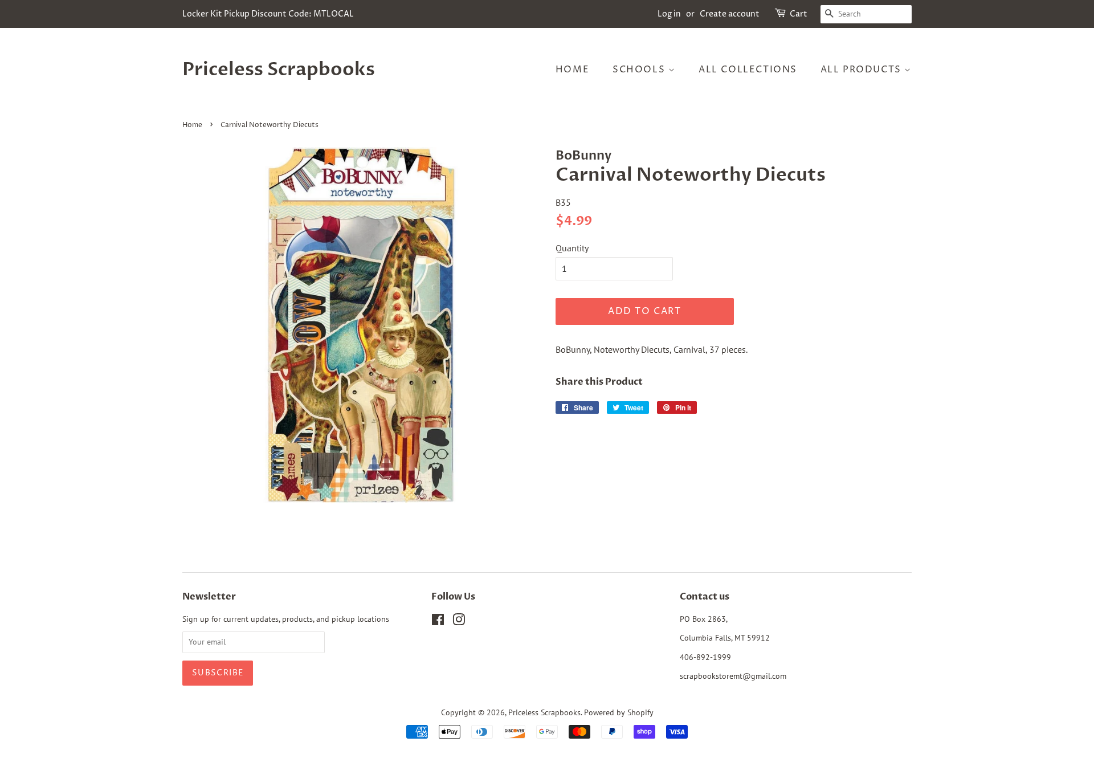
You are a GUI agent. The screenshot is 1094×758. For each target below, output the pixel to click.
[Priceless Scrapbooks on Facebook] (437, 622)
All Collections (748, 69)
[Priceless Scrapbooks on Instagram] (458, 622)
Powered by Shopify (619, 712)
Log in (669, 14)
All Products (862, 69)
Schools (640, 69)
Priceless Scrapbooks (278, 69)
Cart (798, 14)
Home (572, 69)
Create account (730, 14)
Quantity (572, 248)
